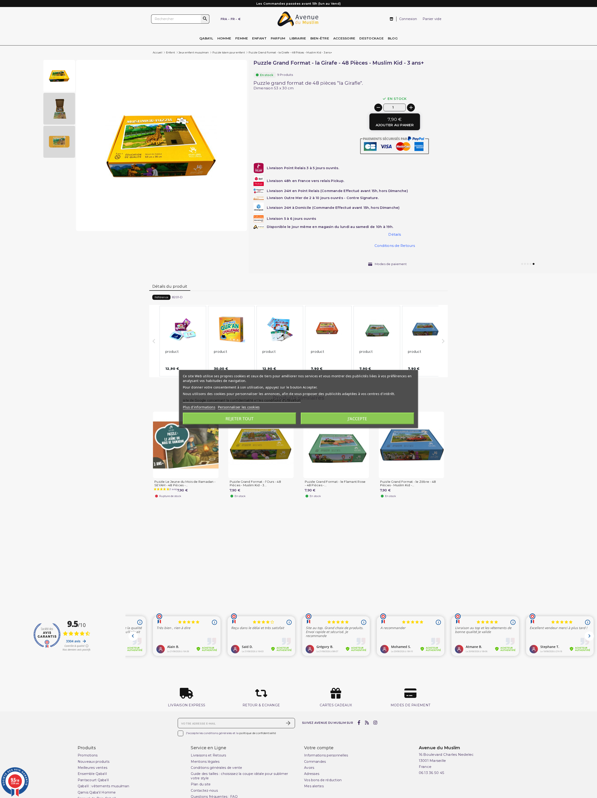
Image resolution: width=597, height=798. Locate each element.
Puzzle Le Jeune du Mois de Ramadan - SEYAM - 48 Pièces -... (184, 483)
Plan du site (201, 784)
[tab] (169, 287)
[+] (411, 108)
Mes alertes (314, 786)
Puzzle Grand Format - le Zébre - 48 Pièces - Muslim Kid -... (408, 483)
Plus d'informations (199, 407)
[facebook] (359, 723)
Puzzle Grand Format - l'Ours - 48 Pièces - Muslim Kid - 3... (255, 483)
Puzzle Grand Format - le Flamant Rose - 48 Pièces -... (335, 483)
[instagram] (375, 723)
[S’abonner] (288, 723)
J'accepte (357, 418)
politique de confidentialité (257, 733)
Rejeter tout (239, 418)
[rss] (367, 723)
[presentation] (227, 220)
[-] (378, 108)
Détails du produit (169, 286)
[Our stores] (391, 19)
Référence (161, 297)
